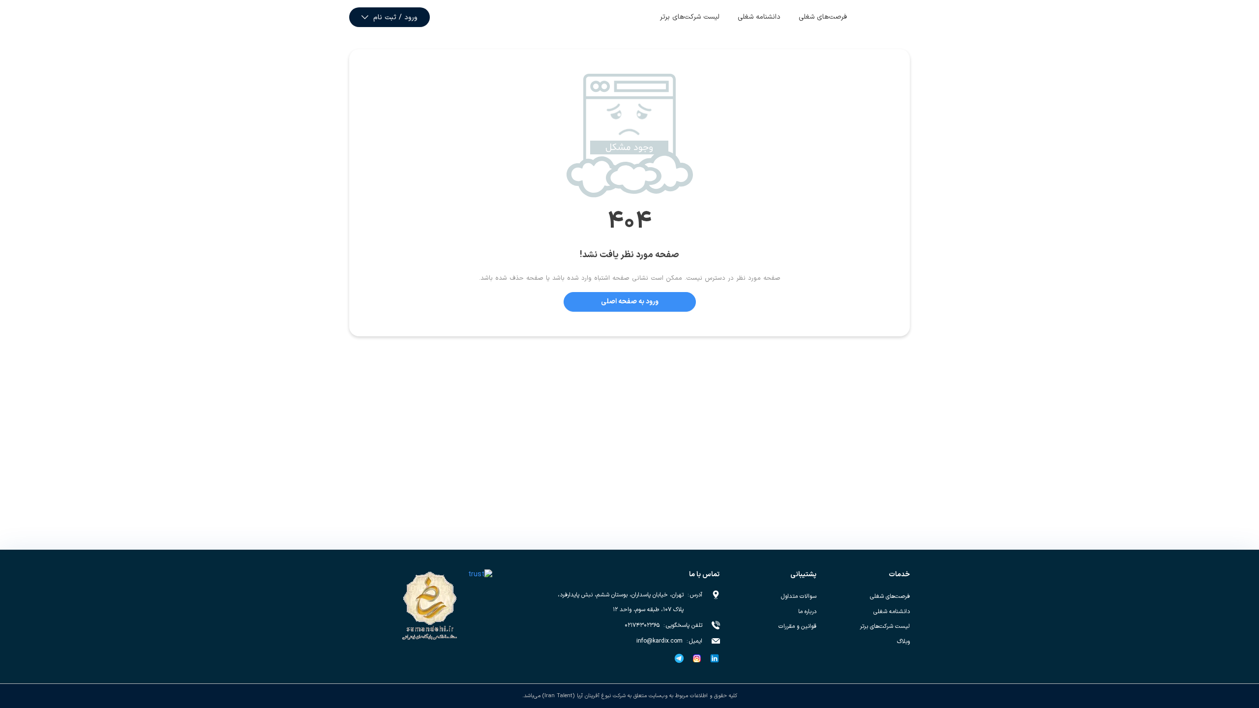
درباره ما (807, 611)
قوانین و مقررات (797, 626)
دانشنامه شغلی (759, 17)
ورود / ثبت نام (395, 17)
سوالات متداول (798, 596)
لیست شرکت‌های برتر (689, 17)
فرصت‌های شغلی (823, 17)
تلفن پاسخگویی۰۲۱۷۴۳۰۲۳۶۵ (663, 625)
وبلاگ (903, 641)
